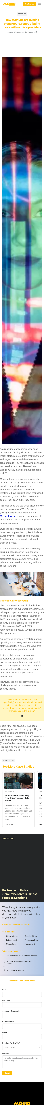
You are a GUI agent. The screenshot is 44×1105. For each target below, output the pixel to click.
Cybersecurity (18, 32)
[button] (39, 4)
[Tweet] (22, 716)
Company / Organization (11, 1011)
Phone (4, 1032)
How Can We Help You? (11, 1043)
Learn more (9, 824)
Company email (8, 1022)
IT (36, 32)
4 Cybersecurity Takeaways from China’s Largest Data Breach (18, 798)
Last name (6, 1000)
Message (5, 1053)
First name (6, 990)
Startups (22, 14)
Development (29, 32)
